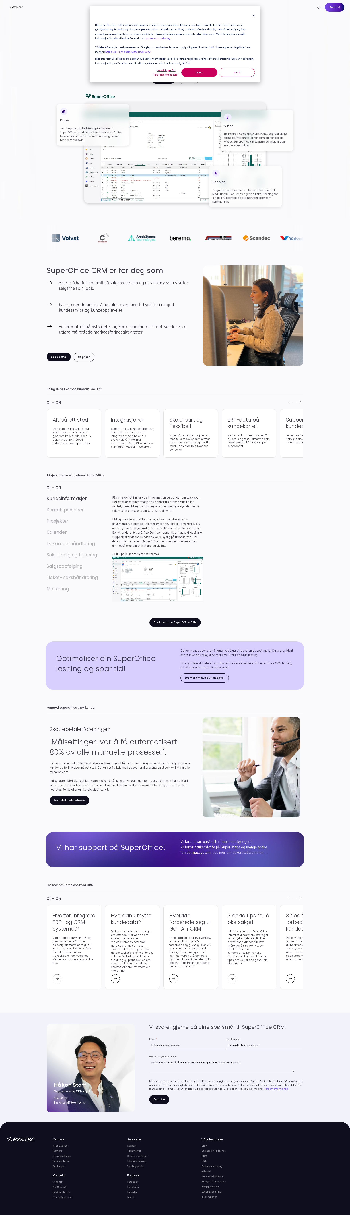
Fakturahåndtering (211, 1166)
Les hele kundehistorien (69, 800)
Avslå (237, 72)
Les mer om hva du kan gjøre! (204, 678)
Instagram (133, 1187)
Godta (199, 72)
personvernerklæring (158, 38)
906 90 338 (61, 1098)
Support (132, 1145)
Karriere (57, 1151)
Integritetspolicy (137, 1161)
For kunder (59, 1166)
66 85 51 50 (60, 1187)
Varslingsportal (135, 1166)
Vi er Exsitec (60, 1145)
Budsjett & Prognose (213, 1181)
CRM (204, 1156)
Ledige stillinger (62, 1156)
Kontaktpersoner (63, 1197)
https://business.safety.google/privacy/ (128, 51)
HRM (204, 1161)
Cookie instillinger (137, 1156)
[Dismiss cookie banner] (253, 15)
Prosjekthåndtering (212, 1176)
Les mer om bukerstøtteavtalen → (240, 853)
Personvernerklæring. (276, 1089)
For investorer (61, 1161)
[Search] (319, 7)
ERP (204, 1145)
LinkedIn (132, 1192)
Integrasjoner (209, 1197)
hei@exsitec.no (62, 1192)
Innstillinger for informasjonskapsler (166, 72)
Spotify (131, 1197)
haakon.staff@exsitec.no (70, 1103)
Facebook (132, 1182)
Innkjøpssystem (210, 1186)
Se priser (84, 357)
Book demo (58, 357)
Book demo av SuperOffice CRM (175, 622)
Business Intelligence (213, 1151)
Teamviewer (134, 1151)
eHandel (206, 1171)
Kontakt (334, 7)
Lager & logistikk (211, 1191)
